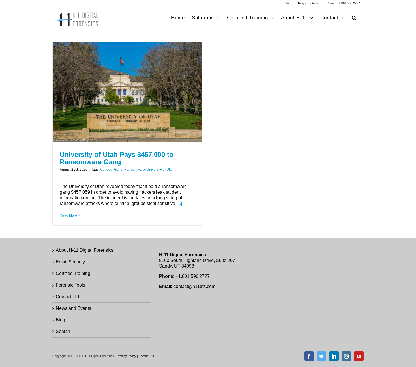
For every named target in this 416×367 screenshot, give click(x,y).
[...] (179, 203)
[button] (354, 17)
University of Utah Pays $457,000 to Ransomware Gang (116, 158)
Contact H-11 (69, 296)
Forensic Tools (70, 285)
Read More (68, 215)
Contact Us (146, 356)
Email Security (70, 261)
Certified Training (73, 273)
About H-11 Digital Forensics (84, 250)
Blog (60, 319)
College (106, 170)
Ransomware (134, 170)
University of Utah (160, 170)
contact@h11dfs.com (194, 286)
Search (63, 331)
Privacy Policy (126, 356)
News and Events (73, 308)
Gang (118, 170)
